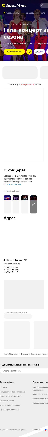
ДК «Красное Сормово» (13, 260)
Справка (3, 387)
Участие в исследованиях (10, 405)
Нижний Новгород (10, 354)
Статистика (36, 430)
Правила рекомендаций (9, 410)
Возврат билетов (7, 401)
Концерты (24, 354)
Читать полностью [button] (12, 185)
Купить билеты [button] (14, 51)
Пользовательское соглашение (12, 392)
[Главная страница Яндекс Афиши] (3, 5)
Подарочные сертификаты (10, 396)
